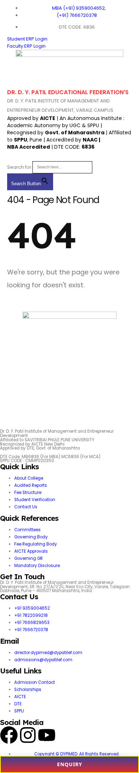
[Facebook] (9, 735)
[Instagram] (28, 735)
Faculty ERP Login (26, 46)
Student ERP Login (27, 38)
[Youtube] (47, 735)
